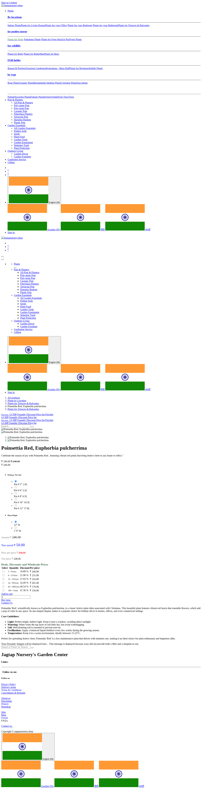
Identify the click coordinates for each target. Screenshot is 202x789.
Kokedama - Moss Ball (57, 68)
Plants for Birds (15, 54)
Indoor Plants (14, 25)
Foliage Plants (37, 97)
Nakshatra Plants (32, 39)
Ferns (47, 97)
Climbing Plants (53, 83)
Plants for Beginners (79, 68)
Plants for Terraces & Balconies (133, 25)
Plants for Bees (51, 54)
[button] (27, 414)
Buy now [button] (6, 600)
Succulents (82, 83)
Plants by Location (17, 400)
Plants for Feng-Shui (51, 39)
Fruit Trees (63, 97)
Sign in (11, 232)
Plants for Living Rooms (33, 25)
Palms (11, 97)
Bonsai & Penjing (16, 68)
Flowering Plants (22, 97)
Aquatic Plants (26, 83)
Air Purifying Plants (72, 39)
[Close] (2, 259)
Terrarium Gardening (35, 68)
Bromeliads (39, 83)
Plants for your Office (56, 25)
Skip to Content (9, 2)
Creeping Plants (69, 83)
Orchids (54, 97)
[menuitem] (11, 10)
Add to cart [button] (6, 593)
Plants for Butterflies (34, 54)
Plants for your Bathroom (105, 25)
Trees (71, 97)
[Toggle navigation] (2, 256)
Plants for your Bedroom (80, 25)
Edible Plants (96, 68)
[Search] (32, 426)
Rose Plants (13, 83)
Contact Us (6, 602)
